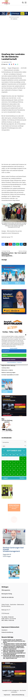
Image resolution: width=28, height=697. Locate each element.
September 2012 (14, 450)
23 (24, 470)
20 (14, 470)
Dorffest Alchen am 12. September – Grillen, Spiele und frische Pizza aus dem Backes (14, 641)
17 (3, 470)
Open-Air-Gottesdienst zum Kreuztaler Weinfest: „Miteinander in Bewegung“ (13, 651)
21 (17, 470)
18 (6, 470)
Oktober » (22, 478)
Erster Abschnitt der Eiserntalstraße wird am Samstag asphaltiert (14, 653)
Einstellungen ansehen (8, 359)
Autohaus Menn (6, 367)
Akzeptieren (5, 351)
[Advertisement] (14, 36)
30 (24, 474)
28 (17, 474)
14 (17, 466)
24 (3, 474)
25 (6, 474)
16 (24, 466)
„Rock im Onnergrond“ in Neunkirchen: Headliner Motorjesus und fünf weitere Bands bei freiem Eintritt (13, 648)
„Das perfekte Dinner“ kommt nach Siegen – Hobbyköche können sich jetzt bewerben (14, 644)
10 (3, 466)
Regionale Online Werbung (8, 365)
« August (5, 478)
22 (21, 470)
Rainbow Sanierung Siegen (8, 372)
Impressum (19, 362)
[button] (25, 334)
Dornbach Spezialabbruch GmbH (10, 374)
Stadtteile (14, 19)
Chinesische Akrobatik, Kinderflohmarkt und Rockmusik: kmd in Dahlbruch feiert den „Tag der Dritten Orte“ (14, 657)
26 (10, 474)
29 (21, 474)
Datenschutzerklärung (11, 362)
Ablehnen (5, 355)
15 (21, 466)
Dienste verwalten (13, 348)
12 (10, 466)
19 (10, 470)
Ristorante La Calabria (7, 370)
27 (14, 474)
